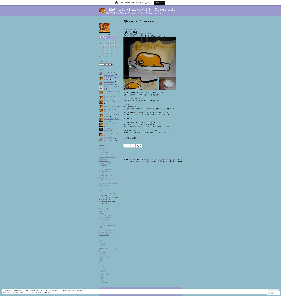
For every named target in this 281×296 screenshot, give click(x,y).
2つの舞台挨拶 (108, 91)
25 (116, 50)
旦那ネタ (102, 260)
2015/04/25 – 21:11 (130, 32)
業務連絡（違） (104, 213)
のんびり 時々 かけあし (107, 157)
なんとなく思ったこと (106, 232)
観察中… (107, 86)
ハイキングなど (104, 221)
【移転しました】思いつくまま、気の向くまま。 (141, 9)
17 (113, 47)
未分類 (101, 258)
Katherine (107, 131)
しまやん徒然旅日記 (105, 152)
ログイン (102, 276)
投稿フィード (103, 278)
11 (116, 44)
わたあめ (134, 161)
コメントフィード (104, 280)
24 (113, 50)
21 (105, 50)
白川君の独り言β (104, 171)
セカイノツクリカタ (105, 163)
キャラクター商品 (143, 161)
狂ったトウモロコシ (105, 169)
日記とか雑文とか (170, 159)
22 (108, 50)
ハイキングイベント (105, 223)
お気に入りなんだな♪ (105, 215)
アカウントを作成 (104, 274)
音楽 (100, 246)
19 (100, 50)
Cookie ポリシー (48, 292)
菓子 (163, 159)
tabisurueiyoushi (109, 75)
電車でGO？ (103, 244)
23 (111, 50)
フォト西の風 (103, 165)
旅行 (101, 228)
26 (100, 53)
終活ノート (102, 173)
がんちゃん (132, 159)
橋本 (100, 201)
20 (103, 50)
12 (100, 47)
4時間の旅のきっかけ (111, 109)
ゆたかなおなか (104, 161)
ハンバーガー (103, 236)
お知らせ (102, 211)
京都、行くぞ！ (109, 72)
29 (108, 53)
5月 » (105, 56)
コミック (102, 266)
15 (108, 47)
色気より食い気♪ (156, 159)
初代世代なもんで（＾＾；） (107, 248)
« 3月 (101, 56)
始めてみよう (160, 3)
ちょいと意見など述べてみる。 (108, 230)
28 (105, 53)
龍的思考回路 (103, 177)
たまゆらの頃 (103, 154)
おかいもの (147, 159)
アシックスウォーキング (106, 193)
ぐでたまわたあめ (129, 30)
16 (111, 47)
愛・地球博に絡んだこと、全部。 (108, 225)
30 (111, 53)
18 (116, 47)
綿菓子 (157, 161)
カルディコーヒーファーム (107, 197)
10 (113, 44)
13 (103, 47)
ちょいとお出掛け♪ (105, 217)
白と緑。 (107, 101)
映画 (100, 262)
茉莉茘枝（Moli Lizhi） (106, 175)
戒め (105, 106)
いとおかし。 (103, 148)
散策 (101, 227)
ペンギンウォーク (104, 167)
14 (105, 47)
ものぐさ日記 (103, 158)
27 (103, 53)
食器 (101, 242)
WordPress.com (104, 282)
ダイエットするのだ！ (105, 256)
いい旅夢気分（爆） (105, 219)
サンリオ (151, 161)
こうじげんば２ (104, 150)
